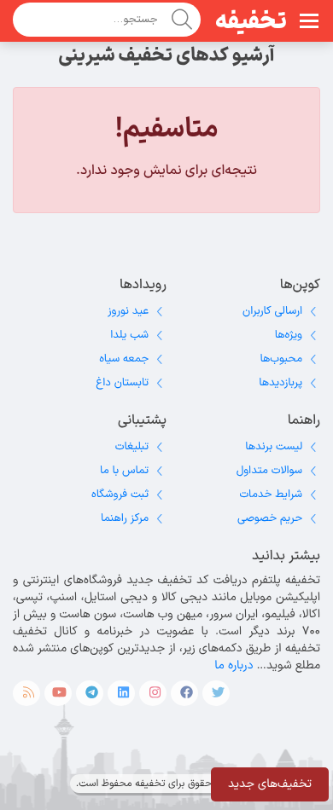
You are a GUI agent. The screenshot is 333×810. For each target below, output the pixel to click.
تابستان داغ (122, 382)
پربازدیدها (280, 382)
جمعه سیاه (124, 358)
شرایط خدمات (270, 494)
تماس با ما (124, 470)
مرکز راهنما (125, 518)
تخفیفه (251, 22)
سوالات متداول (269, 470)
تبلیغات (132, 446)
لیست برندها (273, 446)
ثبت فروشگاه (120, 494)
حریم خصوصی (269, 518)
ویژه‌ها (288, 335)
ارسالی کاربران (272, 311)
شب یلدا (129, 335)
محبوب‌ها (281, 358)
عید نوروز (128, 311)
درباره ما (233, 665)
